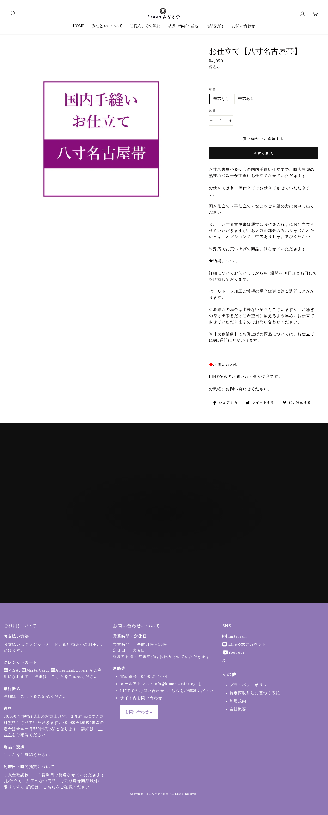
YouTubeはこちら (166, 540)
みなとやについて (107, 26)
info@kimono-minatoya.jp (178, 684)
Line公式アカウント (247, 644)
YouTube (236, 652)
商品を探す (215, 26)
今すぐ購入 (264, 153)
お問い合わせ (243, 26)
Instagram (237, 636)
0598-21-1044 (154, 676)
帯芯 (212, 89)
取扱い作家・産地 (183, 26)
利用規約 (238, 701)
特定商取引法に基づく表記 (255, 693)
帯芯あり (246, 99)
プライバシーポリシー (251, 685)
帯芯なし (221, 99)
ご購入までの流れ (145, 26)
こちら (57, 676)
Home (79, 26)
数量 (212, 110)
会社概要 (238, 709)
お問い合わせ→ (139, 712)
